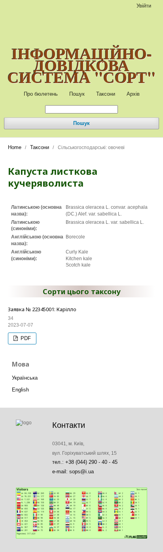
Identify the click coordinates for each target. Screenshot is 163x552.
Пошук (77, 94)
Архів (133, 94)
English (20, 390)
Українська (25, 378)
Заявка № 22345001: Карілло (42, 309)
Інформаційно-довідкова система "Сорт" (82, 65)
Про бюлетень (41, 94)
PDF (25, 338)
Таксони (105, 94)
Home (14, 147)
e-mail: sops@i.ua (73, 471)
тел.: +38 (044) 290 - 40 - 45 (85, 462)
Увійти (143, 6)
